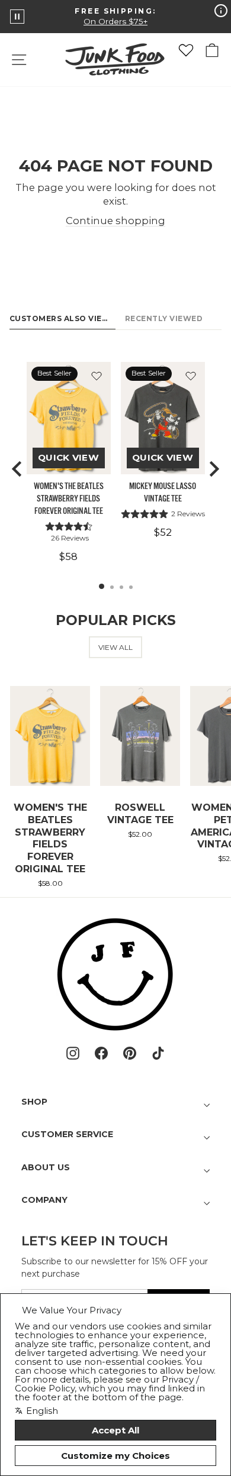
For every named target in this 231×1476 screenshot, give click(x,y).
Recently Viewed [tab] (164, 318)
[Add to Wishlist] (96, 376)
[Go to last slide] (17, 469)
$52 (163, 532)
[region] (115, 468)
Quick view (68, 457)
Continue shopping (115, 220)
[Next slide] (213, 469)
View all (115, 647)
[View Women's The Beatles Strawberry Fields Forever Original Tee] (69, 418)
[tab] (101, 586)
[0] (186, 50)
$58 (68, 556)
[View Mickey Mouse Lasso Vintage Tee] (163, 418)
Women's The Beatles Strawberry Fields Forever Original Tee (69, 498)
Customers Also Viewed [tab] (62, 318)
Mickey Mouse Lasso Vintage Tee (162, 492)
